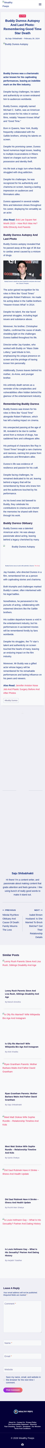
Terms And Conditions (22, 1428)
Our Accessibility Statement (18, 1424)
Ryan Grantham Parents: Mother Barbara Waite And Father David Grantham (21, 1096)
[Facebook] (22, 1444)
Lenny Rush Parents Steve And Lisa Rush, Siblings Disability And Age (22, 994)
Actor (22, 16)
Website (8, 1369)
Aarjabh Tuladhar (15, 1260)
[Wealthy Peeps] (11, 4)
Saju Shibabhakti (15, 38)
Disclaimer (27, 1426)
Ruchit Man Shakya (16, 1207)
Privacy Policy (31, 1422)
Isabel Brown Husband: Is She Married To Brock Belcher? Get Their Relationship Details (33, 924)
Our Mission (36, 1426)
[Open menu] (40, 4)
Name (8, 1343)
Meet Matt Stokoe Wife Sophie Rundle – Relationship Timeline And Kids (20, 1149)
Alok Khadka (13, 1052)
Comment (10, 1303)
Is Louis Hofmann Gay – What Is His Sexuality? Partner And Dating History (22, 1252)
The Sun (37, 566)
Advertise (33, 1424)
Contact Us (21, 1422)
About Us (12, 1422)
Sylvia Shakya (13, 1158)
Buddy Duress (11, 700)
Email (8, 1356)
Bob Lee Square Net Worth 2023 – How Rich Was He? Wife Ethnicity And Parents (20, 223)
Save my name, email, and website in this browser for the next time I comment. (23, 1380)
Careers (19, 1426)
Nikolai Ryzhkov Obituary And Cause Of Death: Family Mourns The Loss (11, 920)
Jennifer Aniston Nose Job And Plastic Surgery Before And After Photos (21, 689)
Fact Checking (9, 1426)
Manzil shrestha (14, 1002)
